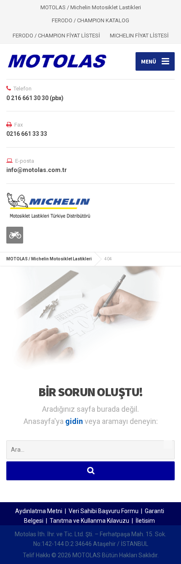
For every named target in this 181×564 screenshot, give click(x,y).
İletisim (145, 520)
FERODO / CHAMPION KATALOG (90, 20)
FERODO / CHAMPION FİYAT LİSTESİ (56, 35)
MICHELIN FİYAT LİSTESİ (139, 35)
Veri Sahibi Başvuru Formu (103, 511)
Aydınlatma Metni (38, 511)
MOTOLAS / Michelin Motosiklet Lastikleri (49, 259)
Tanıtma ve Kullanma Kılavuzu (89, 520)
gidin (75, 421)
